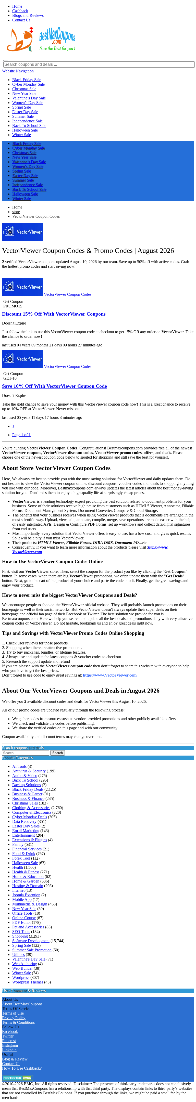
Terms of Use (13, 1013)
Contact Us (11, 1063)
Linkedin (9, 1050)
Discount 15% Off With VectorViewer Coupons (54, 314)
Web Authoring (24, 964)
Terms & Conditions (18, 1022)
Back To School (25, 780)
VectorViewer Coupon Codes (36, 216)
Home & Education (28, 876)
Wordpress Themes (27, 982)
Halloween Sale (25, 863)
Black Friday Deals (27, 789)
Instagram (10, 1045)
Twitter (8, 1036)
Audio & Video (24, 775)
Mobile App (22, 899)
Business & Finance (28, 798)
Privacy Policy (14, 1018)
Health (17, 867)
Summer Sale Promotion (32, 950)
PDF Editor (21, 922)
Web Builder (22, 968)
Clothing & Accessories (31, 808)
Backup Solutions (26, 785)
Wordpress (20, 977)
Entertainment (23, 835)
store (16, 212)
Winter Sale (21, 973)
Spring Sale (21, 945)
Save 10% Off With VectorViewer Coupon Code (54, 386)
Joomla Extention (26, 895)
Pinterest (9, 1041)
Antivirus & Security (29, 771)
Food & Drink (23, 853)
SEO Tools (21, 931)
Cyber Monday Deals (29, 817)
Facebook (10, 1031)
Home (17, 207)
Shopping (20, 936)
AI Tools (19, 766)
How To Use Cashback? (22, 1068)
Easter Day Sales (26, 826)
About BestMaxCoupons (22, 1004)
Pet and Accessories (28, 927)
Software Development (31, 941)
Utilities (18, 954)
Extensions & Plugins (29, 840)
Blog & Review (15, 1059)
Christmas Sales (25, 803)
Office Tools (22, 913)
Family (17, 844)
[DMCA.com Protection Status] (17, 1079)
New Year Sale (24, 908)
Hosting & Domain (27, 886)
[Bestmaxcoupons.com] (40, 50)
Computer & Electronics (31, 812)
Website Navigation (18, 71)
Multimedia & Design (29, 904)
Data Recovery (24, 821)
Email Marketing (25, 830)
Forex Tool (21, 858)
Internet (18, 890)
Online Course (24, 918)
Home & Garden (25, 881)
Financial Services (27, 849)
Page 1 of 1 (21, 435)
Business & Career (27, 794)
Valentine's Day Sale (28, 959)
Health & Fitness (25, 872)
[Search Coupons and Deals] (5, 60)
